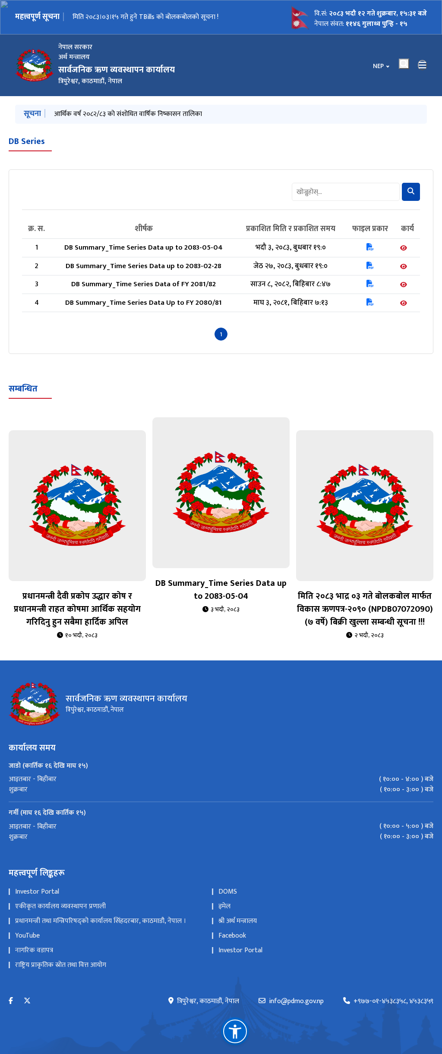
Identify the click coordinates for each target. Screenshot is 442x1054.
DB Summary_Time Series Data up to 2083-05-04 (221, 590)
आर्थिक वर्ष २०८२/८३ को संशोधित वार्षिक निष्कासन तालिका (128, 114)
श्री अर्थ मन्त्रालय (237, 921)
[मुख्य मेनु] (422, 65)
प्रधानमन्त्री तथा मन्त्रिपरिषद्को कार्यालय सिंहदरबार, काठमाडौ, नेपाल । (100, 921)
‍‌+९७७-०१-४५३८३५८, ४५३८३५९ (393, 1001)
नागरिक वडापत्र (34, 950)
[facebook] (11, 1001)
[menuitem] (221, 779)
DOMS (227, 892)
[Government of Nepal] (34, 65)
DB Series (27, 141)
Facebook (232, 935)
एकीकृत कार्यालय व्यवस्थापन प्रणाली (60, 906)
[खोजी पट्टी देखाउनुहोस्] (404, 64)
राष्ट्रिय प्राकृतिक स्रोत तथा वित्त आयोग (60, 965)
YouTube (27, 935)
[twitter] (27, 1001)
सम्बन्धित (23, 389)
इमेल (224, 906)
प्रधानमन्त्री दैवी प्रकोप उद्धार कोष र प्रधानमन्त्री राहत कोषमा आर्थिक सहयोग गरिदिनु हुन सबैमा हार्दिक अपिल (77, 609)
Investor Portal (37, 892)
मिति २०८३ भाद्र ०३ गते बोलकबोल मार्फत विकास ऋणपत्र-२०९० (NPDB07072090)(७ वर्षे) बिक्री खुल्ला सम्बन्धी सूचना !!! (365, 609)
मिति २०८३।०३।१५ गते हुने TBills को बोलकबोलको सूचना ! (145, 17)
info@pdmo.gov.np (296, 1001)
